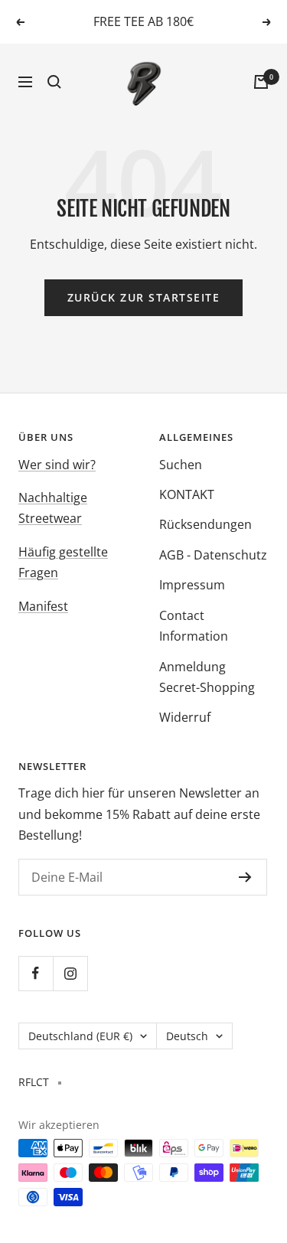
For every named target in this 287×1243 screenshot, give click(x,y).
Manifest (43, 606)
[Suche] (54, 82)
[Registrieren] (245, 877)
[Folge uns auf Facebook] (35, 973)
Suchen (180, 464)
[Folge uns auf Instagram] (70, 973)
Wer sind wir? (57, 464)
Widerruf (184, 717)
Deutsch (187, 1036)
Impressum (192, 584)
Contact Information (193, 625)
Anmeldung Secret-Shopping (207, 677)
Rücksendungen (205, 524)
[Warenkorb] (261, 82)
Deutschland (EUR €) (80, 1036)
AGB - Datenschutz (213, 554)
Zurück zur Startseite (143, 297)
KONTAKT (186, 494)
